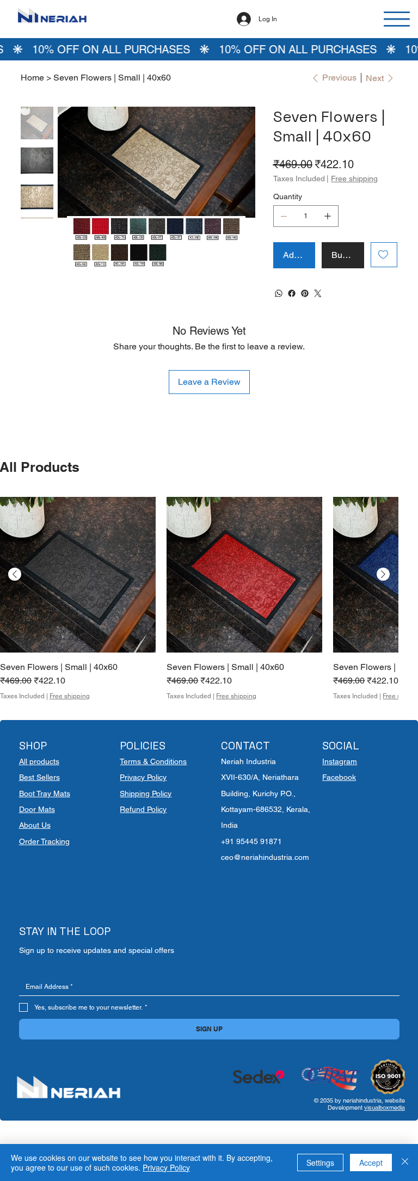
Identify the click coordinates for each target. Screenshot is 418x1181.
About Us (35, 825)
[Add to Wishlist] (384, 254)
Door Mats (37, 809)
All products (39, 761)
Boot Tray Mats (44, 793)
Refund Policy (143, 809)
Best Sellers (39, 777)
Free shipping (70, 696)
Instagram (339, 761)
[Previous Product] (14, 574)
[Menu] (397, 19)
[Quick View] (78, 575)
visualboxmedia (384, 1107)
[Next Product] (383, 574)
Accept (371, 1162)
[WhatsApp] (278, 293)
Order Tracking (44, 841)
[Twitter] (317, 293)
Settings (320, 1162)
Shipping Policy (145, 793)
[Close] (404, 1162)
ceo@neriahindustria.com (265, 857)
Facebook (339, 777)
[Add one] (328, 216)
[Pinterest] (304, 293)
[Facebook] (291, 293)
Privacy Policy (143, 777)
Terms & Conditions (153, 761)
